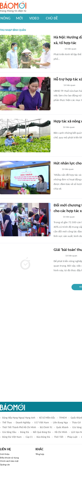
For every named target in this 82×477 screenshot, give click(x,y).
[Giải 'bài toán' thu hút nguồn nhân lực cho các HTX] (25, 264)
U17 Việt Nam (41, 422)
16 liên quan (70, 49)
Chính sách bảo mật (9, 461)
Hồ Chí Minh (61, 432)
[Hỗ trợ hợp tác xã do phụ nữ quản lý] (25, 93)
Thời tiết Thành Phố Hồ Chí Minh (19, 427)
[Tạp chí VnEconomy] (57, 217)
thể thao (7, 422)
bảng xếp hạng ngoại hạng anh (18, 418)
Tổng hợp (40, 454)
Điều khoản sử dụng (9, 458)
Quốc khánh (62, 427)
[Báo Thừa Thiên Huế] (57, 85)
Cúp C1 (29, 437)
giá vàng (77, 427)
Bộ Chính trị (46, 427)
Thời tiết (58, 437)
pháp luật (72, 437)
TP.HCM (63, 418)
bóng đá (24, 432)
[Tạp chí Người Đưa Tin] (57, 127)
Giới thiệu (4, 454)
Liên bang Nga (60, 422)
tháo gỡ (76, 422)
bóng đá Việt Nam (12, 437)
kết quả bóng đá (42, 432)
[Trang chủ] (13, 7)
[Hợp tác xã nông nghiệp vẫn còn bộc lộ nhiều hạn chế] (25, 135)
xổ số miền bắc (47, 418)
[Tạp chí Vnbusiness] (58, 256)
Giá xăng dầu (9, 432)
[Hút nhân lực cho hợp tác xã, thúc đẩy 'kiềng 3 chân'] (25, 177)
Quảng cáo (5, 465)
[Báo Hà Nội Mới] (58, 49)
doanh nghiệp (23, 422)
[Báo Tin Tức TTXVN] (56, 169)
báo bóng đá (43, 437)
